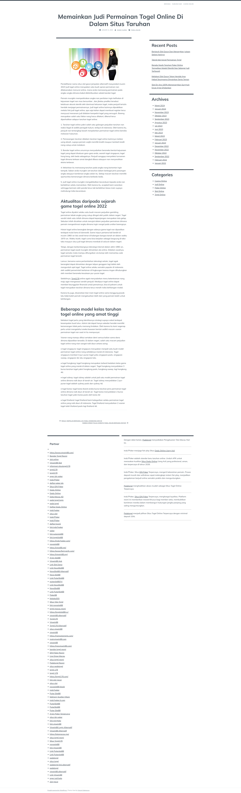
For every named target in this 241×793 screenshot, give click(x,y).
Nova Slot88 (55, 575)
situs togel (54, 761)
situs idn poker (56, 717)
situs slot (53, 513)
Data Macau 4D (56, 496)
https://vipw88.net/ (58, 547)
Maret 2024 (160, 105)
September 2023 (162, 119)
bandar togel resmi (58, 649)
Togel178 (75, 278)
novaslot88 (54, 544)
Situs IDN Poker (56, 486)
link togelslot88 (56, 537)
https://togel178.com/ (59, 676)
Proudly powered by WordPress (57, 790)
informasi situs (56, 466)
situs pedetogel (56, 666)
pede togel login (57, 500)
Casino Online (161, 181)
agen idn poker (56, 476)
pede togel (54, 503)
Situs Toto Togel (56, 602)
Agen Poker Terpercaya (60, 714)
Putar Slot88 (55, 693)
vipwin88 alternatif (58, 615)
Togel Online (135, 30)
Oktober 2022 (161, 153)
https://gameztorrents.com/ (61, 636)
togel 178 (54, 670)
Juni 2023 (159, 129)
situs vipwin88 (56, 629)
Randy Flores (122, 30)
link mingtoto (55, 720)
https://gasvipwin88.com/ (61, 646)
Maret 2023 (160, 136)
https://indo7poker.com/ (60, 541)
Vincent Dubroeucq (83, 790)
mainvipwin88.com (58, 639)
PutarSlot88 (55, 703)
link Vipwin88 (56, 748)
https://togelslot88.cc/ (59, 612)
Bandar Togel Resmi (58, 456)
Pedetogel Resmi (57, 663)
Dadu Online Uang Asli (165, 450)
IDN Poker (143, 472)
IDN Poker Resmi (57, 653)
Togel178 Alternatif (58, 625)
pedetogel (54, 758)
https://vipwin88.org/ (59, 554)
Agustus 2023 (161, 122)
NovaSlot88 (55, 588)
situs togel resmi (57, 659)
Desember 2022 (162, 146)
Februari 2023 (161, 139)
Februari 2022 (161, 160)
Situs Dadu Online (149, 461)
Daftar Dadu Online (58, 507)
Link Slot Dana (56, 564)
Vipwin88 (54, 622)
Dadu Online (55, 490)
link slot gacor (56, 680)
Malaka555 (54, 598)
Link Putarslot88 (57, 751)
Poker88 (53, 595)
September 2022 (162, 156)
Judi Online (159, 184)
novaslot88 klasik (57, 686)
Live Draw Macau (57, 656)
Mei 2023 (159, 132)
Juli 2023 (158, 126)
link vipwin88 (55, 724)
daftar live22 (55, 524)
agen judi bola (56, 778)
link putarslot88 (56, 534)
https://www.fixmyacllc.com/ (62, 551)
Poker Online (160, 188)
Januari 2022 (160, 163)
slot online (54, 459)
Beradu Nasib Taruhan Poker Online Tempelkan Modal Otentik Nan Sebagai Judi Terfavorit (170, 68)
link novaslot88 (56, 605)
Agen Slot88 (55, 558)
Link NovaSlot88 (57, 568)
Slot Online (159, 191)
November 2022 (162, 149)
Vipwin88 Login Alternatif (61, 727)
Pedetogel (146, 440)
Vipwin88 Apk (56, 561)
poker (52, 530)
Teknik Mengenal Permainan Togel (166, 60)
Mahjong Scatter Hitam (60, 697)
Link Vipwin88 (56, 775)
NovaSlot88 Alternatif (59, 571)
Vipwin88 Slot (56, 463)
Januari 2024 (160, 109)
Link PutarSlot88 (57, 578)
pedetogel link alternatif (60, 765)
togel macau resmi (58, 608)
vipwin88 (54, 632)
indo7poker (54, 510)
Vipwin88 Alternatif (58, 731)
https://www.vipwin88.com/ (62, 452)
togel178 (66, 466)
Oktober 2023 (161, 115)
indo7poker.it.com (57, 700)
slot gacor (54, 781)
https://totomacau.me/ (59, 734)
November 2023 (162, 112)
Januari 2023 (160, 143)
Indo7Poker (54, 480)
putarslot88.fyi (56, 581)
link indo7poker (56, 527)
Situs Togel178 (56, 741)
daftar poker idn (57, 483)
